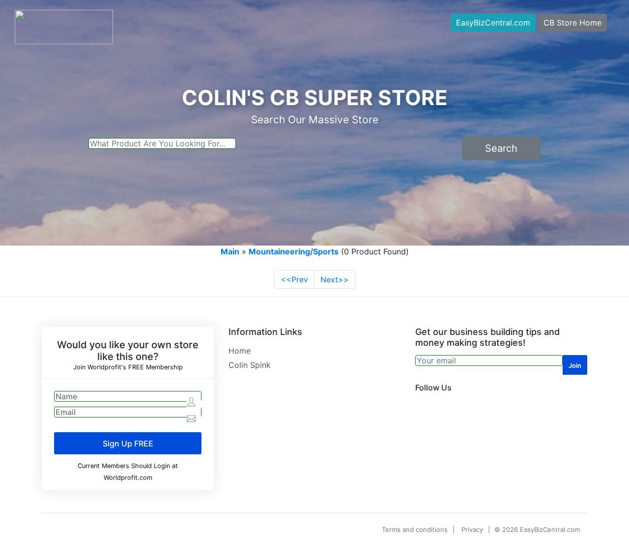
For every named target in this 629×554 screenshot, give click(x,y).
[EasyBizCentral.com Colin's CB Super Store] (64, 26)
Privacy (472, 529)
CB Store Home (572, 23)
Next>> (334, 279)
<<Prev (294, 279)
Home (240, 351)
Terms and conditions (415, 529)
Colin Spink (250, 365)
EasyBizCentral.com (493, 23)
